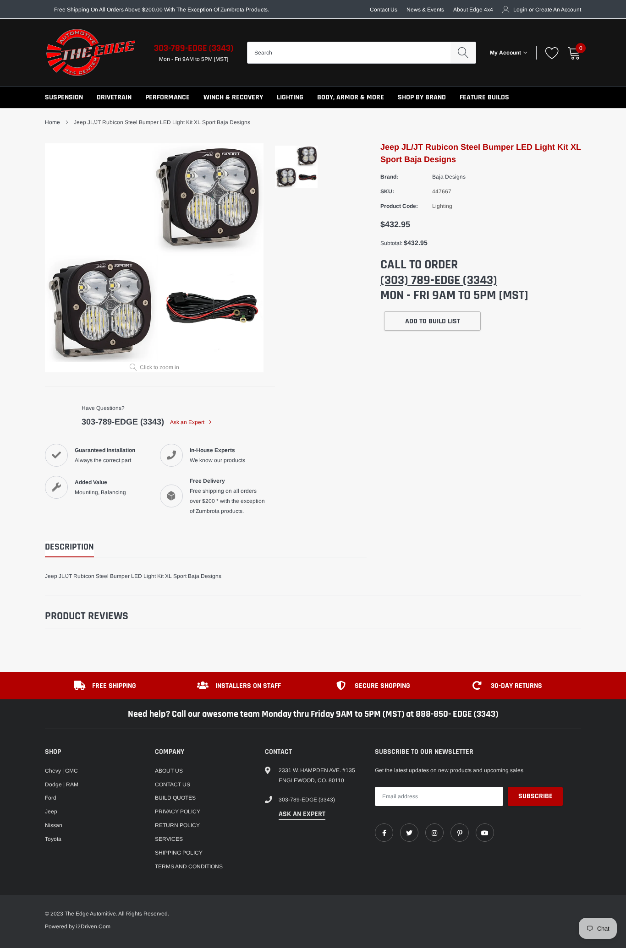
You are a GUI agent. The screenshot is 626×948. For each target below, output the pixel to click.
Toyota (53, 839)
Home (52, 122)
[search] (463, 52)
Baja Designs (449, 177)
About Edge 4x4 (473, 9)
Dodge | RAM (61, 784)
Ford (50, 798)
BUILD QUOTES (175, 798)
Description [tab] (69, 547)
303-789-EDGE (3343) (193, 48)
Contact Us (383, 9)
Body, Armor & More (350, 97)
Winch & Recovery (233, 97)
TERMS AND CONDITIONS (189, 866)
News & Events (425, 9)
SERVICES (169, 839)
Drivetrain (114, 97)
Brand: (389, 177)
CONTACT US (172, 784)
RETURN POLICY (177, 825)
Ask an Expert (188, 422)
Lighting (290, 97)
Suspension (64, 97)
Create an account (558, 9)
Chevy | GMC (61, 771)
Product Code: (399, 206)
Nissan (53, 825)
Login (520, 9)
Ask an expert (302, 814)
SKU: (387, 191)
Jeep (51, 811)
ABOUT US (169, 771)
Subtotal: (391, 243)
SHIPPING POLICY (179, 853)
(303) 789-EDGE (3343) (438, 280)
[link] (384, 832)
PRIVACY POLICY (177, 811)
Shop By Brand (422, 97)
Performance (167, 97)
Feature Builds (484, 97)
